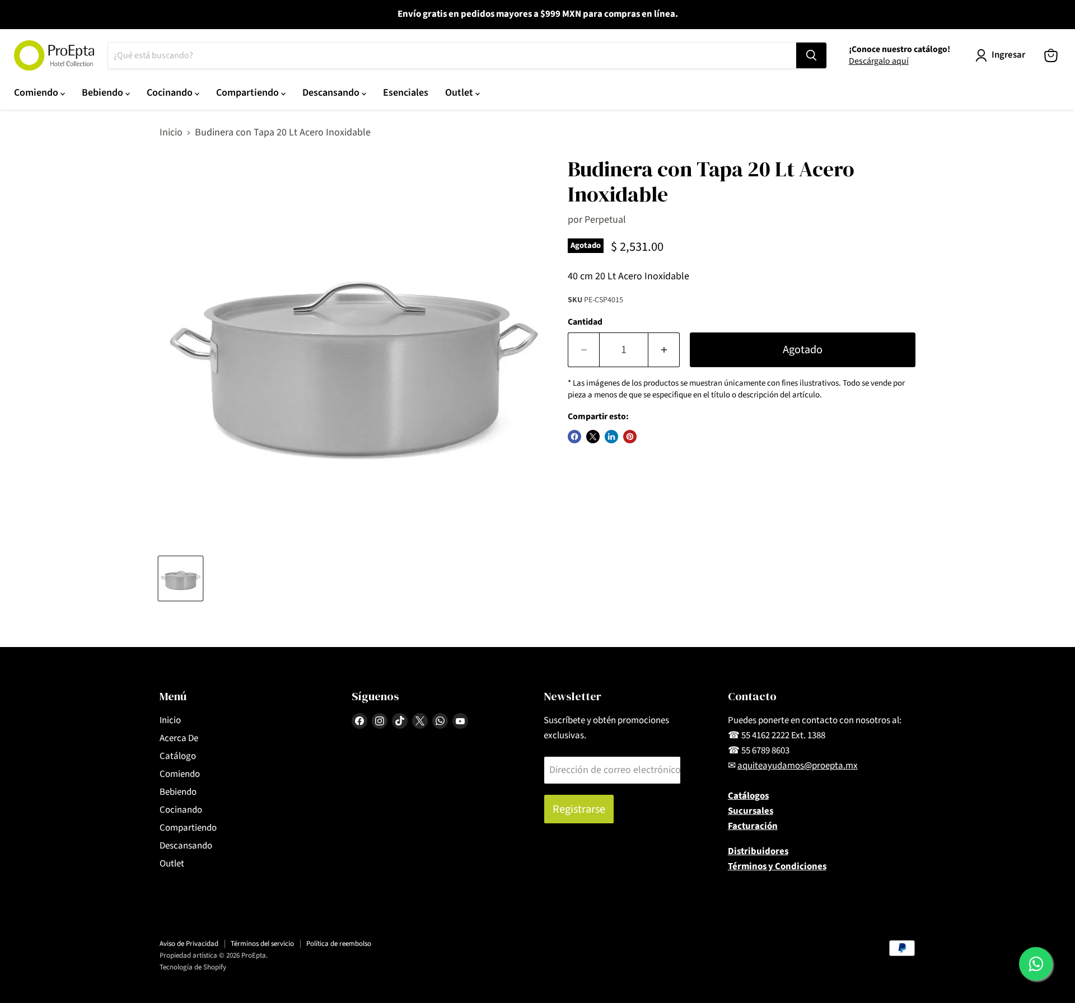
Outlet (460, 93)
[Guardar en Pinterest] (630, 436)
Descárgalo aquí (879, 61)
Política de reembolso (338, 944)
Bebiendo (103, 93)
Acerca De (179, 738)
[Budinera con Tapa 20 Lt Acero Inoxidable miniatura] (180, 578)
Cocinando (171, 93)
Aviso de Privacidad (189, 944)
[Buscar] (811, 55)
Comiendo (37, 93)
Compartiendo (248, 93)
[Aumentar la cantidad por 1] (664, 349)
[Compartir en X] (593, 436)
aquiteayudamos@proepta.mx (797, 765)
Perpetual (605, 220)
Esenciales (405, 93)
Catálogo (178, 756)
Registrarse (579, 809)
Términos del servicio (262, 944)
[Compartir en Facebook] (574, 436)
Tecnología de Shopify (193, 967)
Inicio (171, 133)
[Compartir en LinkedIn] (611, 436)
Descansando (332, 93)
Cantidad (585, 322)
